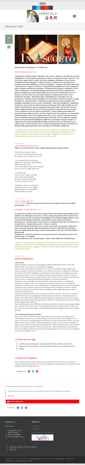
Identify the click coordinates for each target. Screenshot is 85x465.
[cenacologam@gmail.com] (51, 8)
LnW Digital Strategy (58, 458)
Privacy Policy (69, 458)
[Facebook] (34, 8)
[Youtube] (47, 8)
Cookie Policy (10, 461)
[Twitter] (38, 8)
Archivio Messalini (16, 401)
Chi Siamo (36, 426)
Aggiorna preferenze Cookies (24, 461)
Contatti (42, 3)
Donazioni (36, 429)
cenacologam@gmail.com (35, 458)
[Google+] (42, 8)
